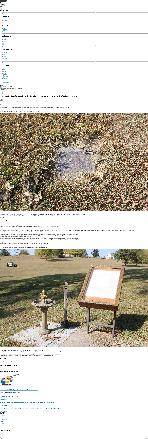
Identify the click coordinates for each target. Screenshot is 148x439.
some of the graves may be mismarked (23, 238)
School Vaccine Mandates (5, 81)
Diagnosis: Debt (5, 53)
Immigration (4, 71)
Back (2, 22)
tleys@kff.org (5, 356)
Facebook (3, 424)
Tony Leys (2, 405)
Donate (6, 5)
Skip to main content (3, 0)
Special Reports (3, 415)
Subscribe (1, 5)
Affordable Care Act (5, 76)
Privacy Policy (3, 435)
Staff (2, 418)
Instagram (3, 422)
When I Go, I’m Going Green (9, 396)
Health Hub (4, 41)
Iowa (10, 361)
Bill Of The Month (5, 52)
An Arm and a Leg (5, 40)
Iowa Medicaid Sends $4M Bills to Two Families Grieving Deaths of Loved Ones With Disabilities (30, 408)
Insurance (4, 69)
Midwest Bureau (8, 361)
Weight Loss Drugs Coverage (5, 82)
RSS (2, 427)
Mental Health (5, 75)
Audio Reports (3, 31)
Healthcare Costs (5, 68)
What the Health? (5, 38)
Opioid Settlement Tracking (6, 58)
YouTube (3, 423)
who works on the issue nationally (41, 227)
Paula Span (2, 399)
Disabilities (4, 361)
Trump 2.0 (3, 11)
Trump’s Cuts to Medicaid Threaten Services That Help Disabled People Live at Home (27, 402)
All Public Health (4, 30)
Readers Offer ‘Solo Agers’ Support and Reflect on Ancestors (19, 390)
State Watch (4, 19)
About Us (3, 417)
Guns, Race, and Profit (6, 55)
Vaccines (4, 28)
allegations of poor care (29, 107)
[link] (1, 100)
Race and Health (5, 74)
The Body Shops (5, 54)
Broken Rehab (5, 56)
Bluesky (3, 426)
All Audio (3, 44)
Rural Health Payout (5, 20)
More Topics (3, 60)
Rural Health (4, 73)
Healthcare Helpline (5, 39)
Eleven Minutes (5, 59)
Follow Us (4, 5)
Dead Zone (4, 57)
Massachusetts (13, 361)
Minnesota (16, 361)
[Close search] (1, 9)
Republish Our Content (4, 419)
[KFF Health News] (4, 4)
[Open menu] (0, 7)
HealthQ (4, 42)
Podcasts (3, 414)
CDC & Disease (5, 29)
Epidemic (4, 43)
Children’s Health (5, 78)
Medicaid (4, 77)
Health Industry (5, 70)
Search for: (1, 86)
